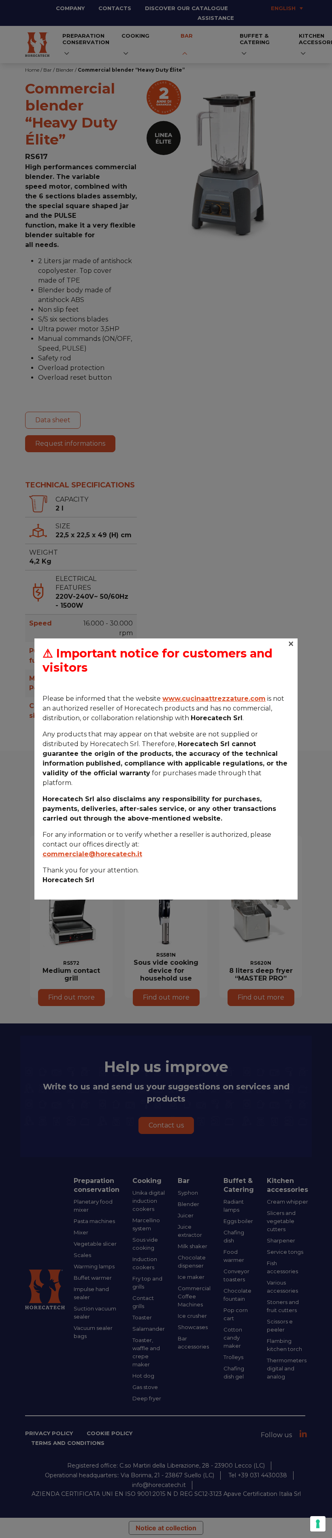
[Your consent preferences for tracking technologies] (318, 1524)
